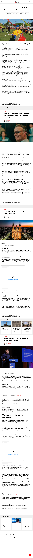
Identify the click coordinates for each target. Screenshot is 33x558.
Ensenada (16, 508)
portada (11, 311)
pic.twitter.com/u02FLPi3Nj (18, 493)
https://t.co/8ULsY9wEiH (25, 394)
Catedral (8, 311)
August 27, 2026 (14, 494)
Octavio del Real (9, 216)
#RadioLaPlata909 (5, 392)
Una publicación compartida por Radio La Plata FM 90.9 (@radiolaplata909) (13, 465)
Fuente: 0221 (4, 96)
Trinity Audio (9, 373)
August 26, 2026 (18, 395)
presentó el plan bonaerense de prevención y (15, 435)
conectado (10, 104)
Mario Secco (8, 407)
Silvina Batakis (17, 389)
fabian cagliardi (19, 508)
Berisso (14, 508)
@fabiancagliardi (12, 392)
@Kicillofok (27, 392)
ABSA (8, 508)
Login (16, 103)
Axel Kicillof (19, 376)
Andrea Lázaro (8, 120)
